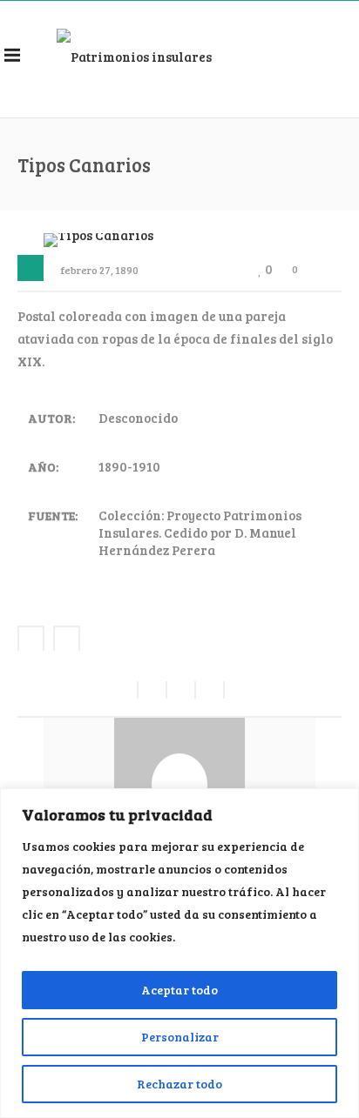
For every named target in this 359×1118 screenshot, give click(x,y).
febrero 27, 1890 (100, 270)
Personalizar (180, 1036)
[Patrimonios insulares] (134, 55)
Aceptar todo (179, 989)
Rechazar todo (179, 1083)
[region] (179, 953)
